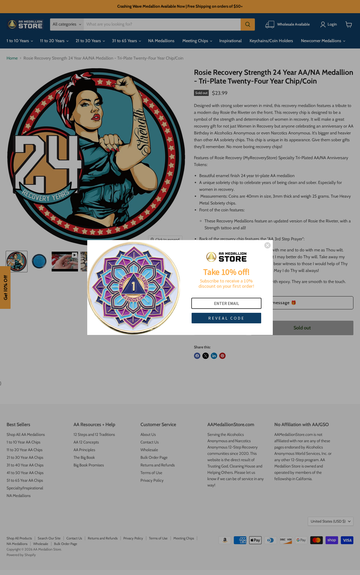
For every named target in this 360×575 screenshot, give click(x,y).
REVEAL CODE (226, 318)
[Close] (267, 245)
